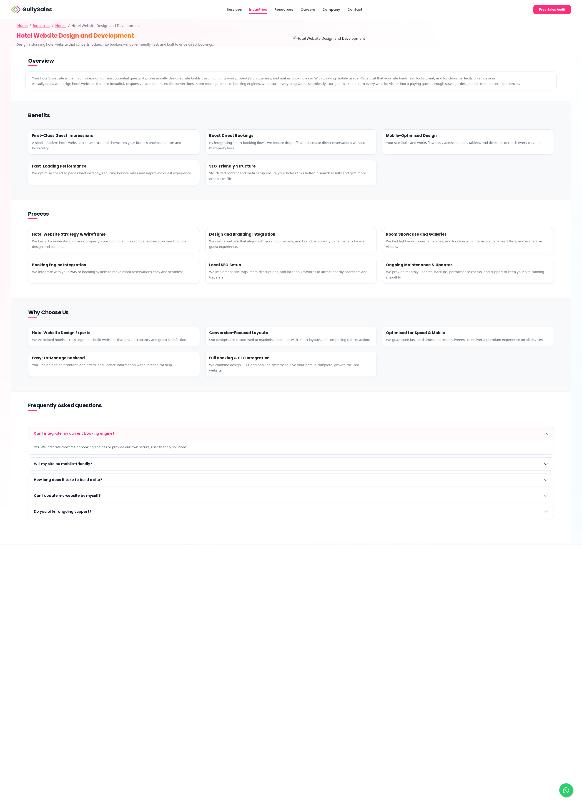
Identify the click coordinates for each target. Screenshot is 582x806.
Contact (354, 9)
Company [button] (331, 9)
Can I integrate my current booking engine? (74, 433)
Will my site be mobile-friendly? (63, 463)
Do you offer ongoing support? (62, 511)
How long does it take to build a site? (68, 479)
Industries (258, 9)
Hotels (60, 25)
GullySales (37, 9)
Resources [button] (283, 9)
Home (22, 25)
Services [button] (234, 9)
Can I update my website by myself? (67, 495)
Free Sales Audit (552, 9)
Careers (308, 9)
